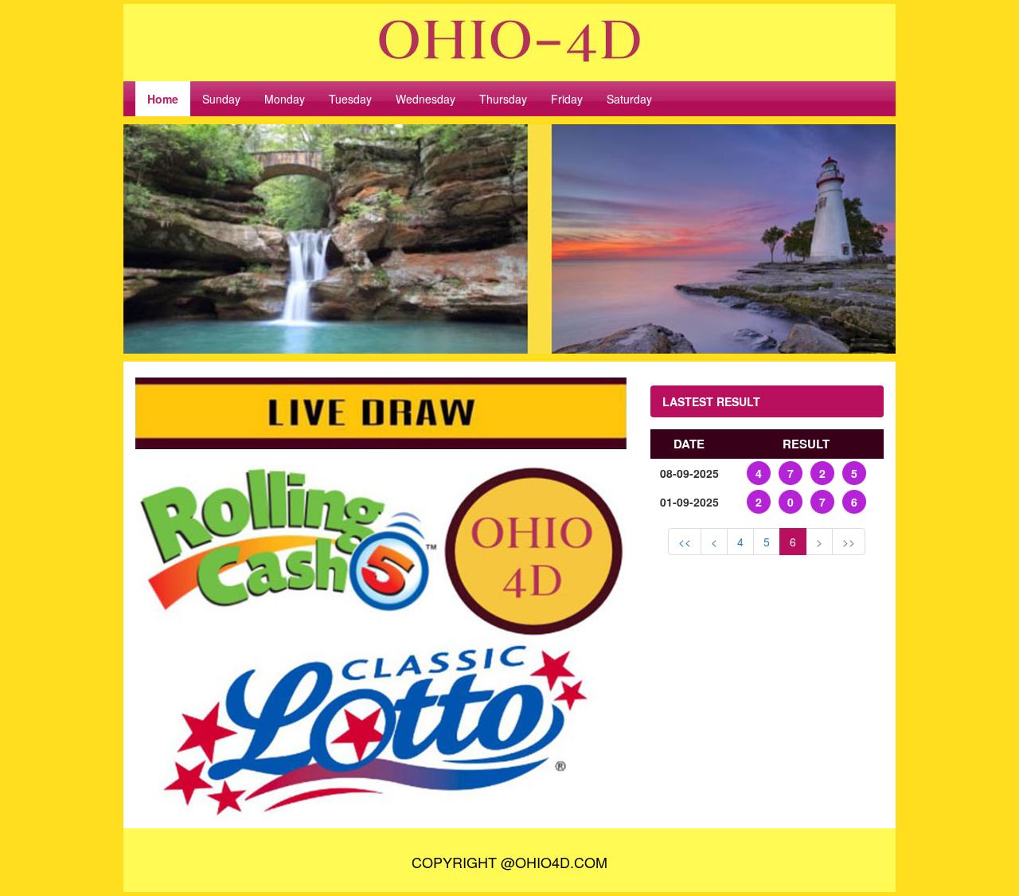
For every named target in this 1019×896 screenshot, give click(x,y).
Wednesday (425, 99)
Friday (567, 99)
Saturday (629, 99)
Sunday (221, 99)
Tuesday (350, 99)
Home (162, 99)
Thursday (503, 99)
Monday (284, 99)
